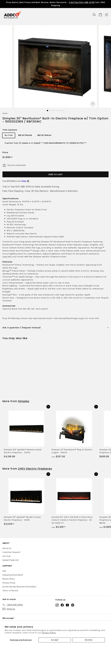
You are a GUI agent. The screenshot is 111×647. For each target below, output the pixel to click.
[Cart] (100, 14)
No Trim (9, 135)
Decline (88, 640)
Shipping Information (12, 575)
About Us (6, 548)
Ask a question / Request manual (21, 327)
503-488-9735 (23, 186)
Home (4, 113)
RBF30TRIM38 (25, 135)
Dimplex (23, 401)
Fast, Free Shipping (12, 191)
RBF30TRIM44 (44, 135)
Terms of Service (10, 590)
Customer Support (11, 552)
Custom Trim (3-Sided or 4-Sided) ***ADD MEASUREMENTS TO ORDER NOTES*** (46, 143)
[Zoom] (93, 103)
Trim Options (9, 129)
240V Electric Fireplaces (35, 468)
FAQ (4, 571)
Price (5, 152)
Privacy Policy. (49, 632)
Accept (55, 640)
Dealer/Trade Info (10, 560)
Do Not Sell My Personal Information (19, 586)
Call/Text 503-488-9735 (81, 2)
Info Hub (6, 556)
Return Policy (8, 579)
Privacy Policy (8, 583)
